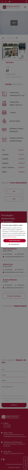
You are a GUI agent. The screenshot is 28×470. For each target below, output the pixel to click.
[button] (14, 244)
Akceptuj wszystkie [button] (14, 240)
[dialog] (14, 235)
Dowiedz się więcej (11, 237)
